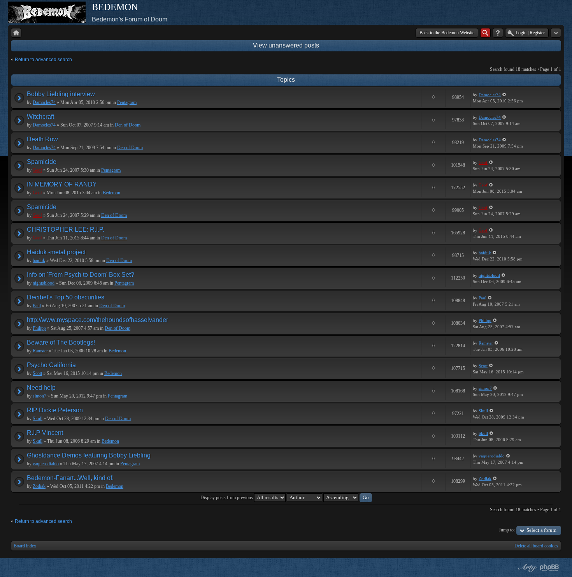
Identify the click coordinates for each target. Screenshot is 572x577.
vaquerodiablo (46, 463)
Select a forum (541, 530)
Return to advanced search (43, 59)
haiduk (39, 260)
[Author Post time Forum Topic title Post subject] (304, 497)
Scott (37, 373)
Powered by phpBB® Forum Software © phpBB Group (549, 567)
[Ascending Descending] (347, 497)
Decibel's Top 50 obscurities (65, 297)
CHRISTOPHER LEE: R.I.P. (65, 229)
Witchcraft (40, 116)
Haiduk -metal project (56, 252)
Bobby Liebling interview (61, 94)
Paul (37, 305)
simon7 (39, 396)
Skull (37, 418)
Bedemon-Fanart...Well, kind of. (70, 478)
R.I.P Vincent (45, 432)
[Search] (485, 33)
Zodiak (39, 486)
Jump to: (507, 530)
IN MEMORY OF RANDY (62, 184)
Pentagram (127, 102)
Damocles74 (44, 102)
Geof (37, 170)
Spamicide (41, 161)
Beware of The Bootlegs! (61, 342)
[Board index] (16, 33)
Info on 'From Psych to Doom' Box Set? (80, 274)
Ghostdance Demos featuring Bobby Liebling (89, 455)
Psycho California (51, 365)
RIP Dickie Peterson (55, 410)
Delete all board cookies (536, 546)
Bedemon (111, 192)
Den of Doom (127, 125)
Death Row (42, 139)
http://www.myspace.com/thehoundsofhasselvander (97, 320)
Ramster (40, 351)
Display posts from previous (227, 497)
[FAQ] (498, 33)
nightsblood (43, 283)
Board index (25, 546)
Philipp (39, 328)
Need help (41, 387)
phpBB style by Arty (526, 567)
